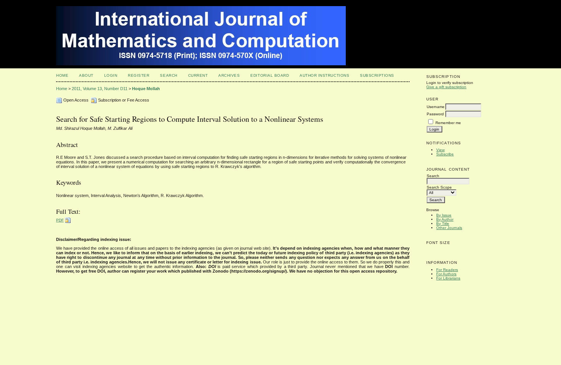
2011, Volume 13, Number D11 (99, 88)
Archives (229, 75)
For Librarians (448, 278)
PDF (60, 220)
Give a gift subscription (446, 87)
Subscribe (445, 154)
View (440, 150)
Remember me (448, 123)
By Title (442, 223)
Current (198, 75)
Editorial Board (269, 75)
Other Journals (449, 228)
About (86, 75)
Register (138, 75)
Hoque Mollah (146, 88)
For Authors (446, 274)
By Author (444, 219)
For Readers (447, 270)
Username (436, 107)
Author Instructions (324, 75)
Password (435, 114)
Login (111, 75)
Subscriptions (377, 75)
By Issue (443, 215)
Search (168, 75)
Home (62, 75)
